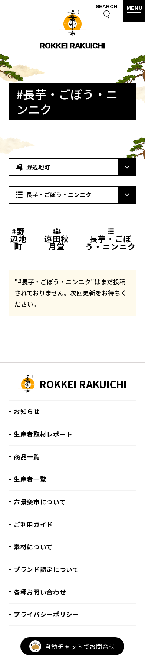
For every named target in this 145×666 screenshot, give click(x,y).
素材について (33, 546)
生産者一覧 (30, 479)
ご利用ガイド (33, 524)
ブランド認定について (46, 569)
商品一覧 (27, 456)
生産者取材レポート (43, 434)
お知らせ (27, 411)
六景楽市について (40, 501)
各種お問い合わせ (40, 592)
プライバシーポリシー (46, 614)
